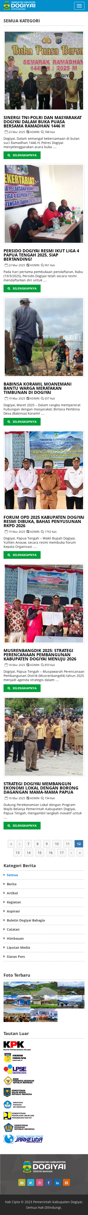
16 (51, 852)
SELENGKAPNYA (25, 155)
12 (79, 844)
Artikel (11, 893)
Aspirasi (12, 911)
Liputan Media (17, 947)
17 (62, 852)
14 (29, 852)
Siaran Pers (15, 956)
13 (17, 852)
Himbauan (14, 938)
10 (57, 844)
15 (40, 852)
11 (68, 844)
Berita (10, 884)
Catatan (12, 929)
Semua (11, 875)
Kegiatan (13, 902)
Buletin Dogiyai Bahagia (25, 920)
